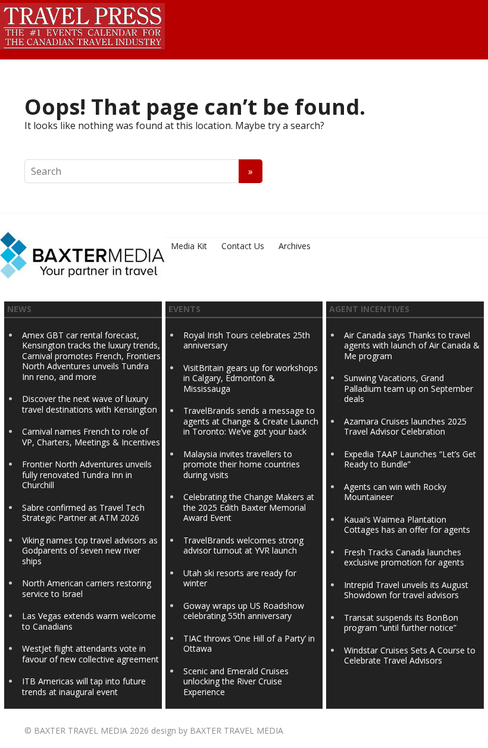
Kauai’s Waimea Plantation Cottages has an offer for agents (407, 525)
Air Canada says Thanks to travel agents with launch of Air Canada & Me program (412, 345)
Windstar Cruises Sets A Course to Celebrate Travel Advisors (410, 656)
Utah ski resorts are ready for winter (239, 578)
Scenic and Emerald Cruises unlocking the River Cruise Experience (236, 681)
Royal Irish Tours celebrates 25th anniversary (246, 340)
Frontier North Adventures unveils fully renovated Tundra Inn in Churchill (87, 474)
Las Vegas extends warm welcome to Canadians (89, 621)
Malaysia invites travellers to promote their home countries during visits (241, 464)
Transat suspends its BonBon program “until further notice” (401, 623)
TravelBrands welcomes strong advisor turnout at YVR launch (243, 546)
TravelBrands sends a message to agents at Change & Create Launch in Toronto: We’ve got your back (250, 421)
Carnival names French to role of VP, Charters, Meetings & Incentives (91, 437)
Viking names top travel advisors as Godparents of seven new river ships (90, 551)
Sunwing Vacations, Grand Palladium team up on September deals (408, 388)
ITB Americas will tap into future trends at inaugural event (84, 686)
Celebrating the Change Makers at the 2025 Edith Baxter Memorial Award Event (248, 507)
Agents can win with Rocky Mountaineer (395, 492)
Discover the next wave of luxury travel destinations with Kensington (89, 404)
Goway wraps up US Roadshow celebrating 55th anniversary (243, 611)
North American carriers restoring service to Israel (86, 588)
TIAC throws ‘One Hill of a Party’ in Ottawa (249, 644)
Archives (295, 246)
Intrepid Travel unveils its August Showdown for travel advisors (406, 590)
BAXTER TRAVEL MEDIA (80, 730)
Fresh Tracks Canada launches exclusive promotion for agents (404, 557)
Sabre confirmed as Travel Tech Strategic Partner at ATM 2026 (83, 513)
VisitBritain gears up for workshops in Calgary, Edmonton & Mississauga (250, 378)
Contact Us (242, 246)
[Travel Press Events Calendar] (82, 24)
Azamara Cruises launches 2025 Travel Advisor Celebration (405, 427)
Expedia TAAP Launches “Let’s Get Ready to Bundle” (410, 459)
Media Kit (189, 246)
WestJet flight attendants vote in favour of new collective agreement (90, 654)
